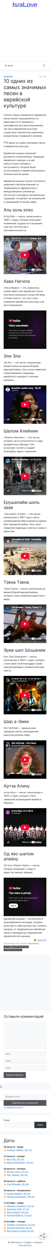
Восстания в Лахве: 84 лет (20, 1231)
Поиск (7, 1120)
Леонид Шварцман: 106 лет (21, 1196)
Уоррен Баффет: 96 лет (18, 1193)
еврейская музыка (20, 947)
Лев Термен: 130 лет (17, 1175)
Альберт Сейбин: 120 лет (19, 1150)
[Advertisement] (25, 35)
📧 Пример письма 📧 (13, 1107)
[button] (44, 65)
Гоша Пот (41, 940)
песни (7, 947)
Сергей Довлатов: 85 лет (19, 1228)
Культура (8, 77)
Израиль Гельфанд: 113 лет (20, 1206)
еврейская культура (13, 950)
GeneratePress (25, 1245)
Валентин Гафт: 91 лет (18, 1209)
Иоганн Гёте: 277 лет (17, 1172)
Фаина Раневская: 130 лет (20, 1162)
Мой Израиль (33, 943)
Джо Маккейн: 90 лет (18, 1184)
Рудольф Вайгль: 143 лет (19, 1215)
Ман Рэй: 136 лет (15, 1159)
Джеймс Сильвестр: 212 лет (21, 1225)
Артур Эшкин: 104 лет (18, 1212)
